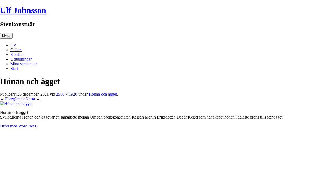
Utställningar (21, 59)
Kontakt (17, 54)
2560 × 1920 (66, 94)
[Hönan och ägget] (16, 103)
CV (13, 45)
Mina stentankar (23, 64)
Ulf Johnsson (23, 10)
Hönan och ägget (103, 94)
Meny (6, 36)
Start (14, 68)
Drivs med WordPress (18, 126)
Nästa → (33, 99)
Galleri (16, 50)
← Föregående (12, 99)
